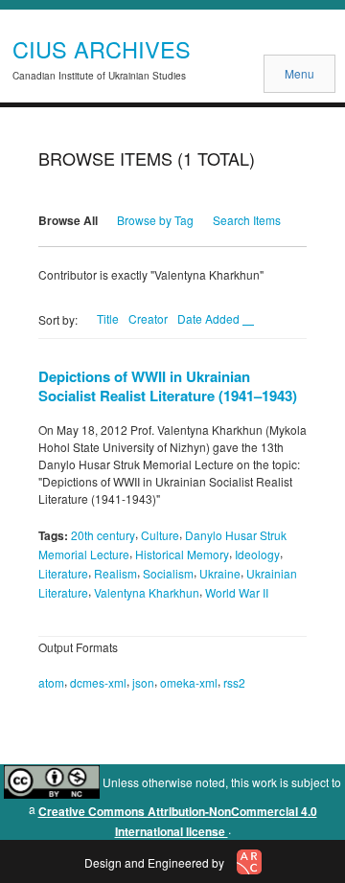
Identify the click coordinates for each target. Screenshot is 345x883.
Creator (148, 318)
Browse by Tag (155, 220)
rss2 (234, 682)
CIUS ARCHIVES (101, 49)
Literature (63, 573)
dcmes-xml (98, 682)
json (143, 682)
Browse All (68, 220)
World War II (236, 592)
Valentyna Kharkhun (146, 592)
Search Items (247, 220)
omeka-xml (189, 682)
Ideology (257, 554)
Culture (160, 535)
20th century (103, 535)
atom (51, 682)
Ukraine (220, 573)
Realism (115, 573)
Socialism (168, 573)
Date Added (209, 318)
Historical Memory (182, 554)
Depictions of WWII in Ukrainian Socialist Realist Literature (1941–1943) (167, 386)
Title (108, 318)
